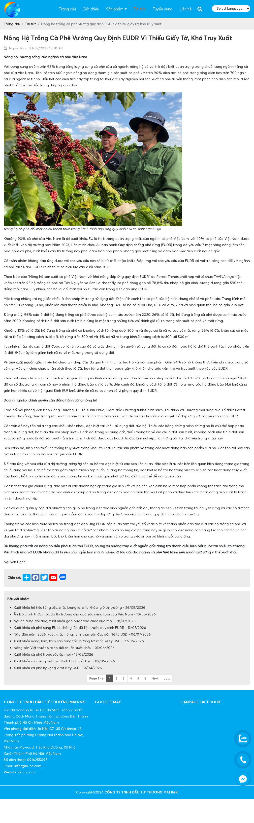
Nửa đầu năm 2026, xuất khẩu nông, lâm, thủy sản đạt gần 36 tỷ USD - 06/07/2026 (82, 634)
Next (155, 678)
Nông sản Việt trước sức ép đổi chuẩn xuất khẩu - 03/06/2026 (64, 647)
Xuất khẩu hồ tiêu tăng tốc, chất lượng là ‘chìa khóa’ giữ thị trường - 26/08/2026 (79, 607)
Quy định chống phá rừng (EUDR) (145, 245)
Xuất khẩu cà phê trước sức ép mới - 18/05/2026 (53, 654)
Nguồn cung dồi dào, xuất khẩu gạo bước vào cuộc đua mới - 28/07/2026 (75, 621)
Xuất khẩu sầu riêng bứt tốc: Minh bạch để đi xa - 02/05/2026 (64, 661)
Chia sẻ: (14, 577)
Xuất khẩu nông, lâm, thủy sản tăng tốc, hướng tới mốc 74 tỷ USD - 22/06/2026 (79, 641)
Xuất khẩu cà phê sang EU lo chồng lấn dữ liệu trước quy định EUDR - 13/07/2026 (80, 627)
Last (167, 678)
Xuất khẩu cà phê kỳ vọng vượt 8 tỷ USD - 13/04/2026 (58, 668)
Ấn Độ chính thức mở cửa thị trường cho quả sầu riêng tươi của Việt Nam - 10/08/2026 (85, 614)
